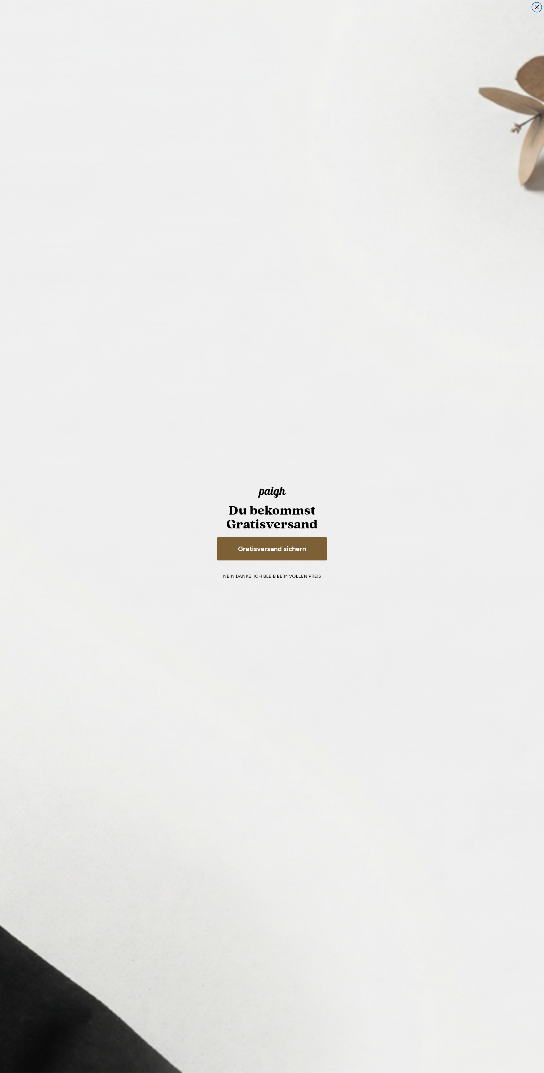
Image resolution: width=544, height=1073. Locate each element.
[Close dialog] (537, 7)
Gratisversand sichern (272, 549)
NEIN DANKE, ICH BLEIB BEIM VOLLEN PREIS (272, 576)
